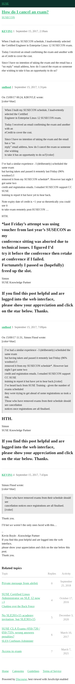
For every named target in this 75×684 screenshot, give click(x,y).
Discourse (21, 679)
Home (5, 671)
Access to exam (12, 651)
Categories (18, 671)
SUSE (5, 3)
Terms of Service (52, 671)
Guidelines (33, 671)
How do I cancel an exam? (25, 11)
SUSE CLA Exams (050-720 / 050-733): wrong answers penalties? (21, 632)
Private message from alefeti (20, 583)
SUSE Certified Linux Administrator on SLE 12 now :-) (21, 598)
